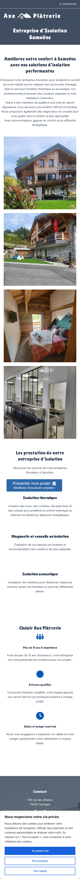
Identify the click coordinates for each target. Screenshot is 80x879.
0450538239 (69, 4)
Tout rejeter (40, 870)
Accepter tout (40, 850)
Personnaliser (40, 860)
